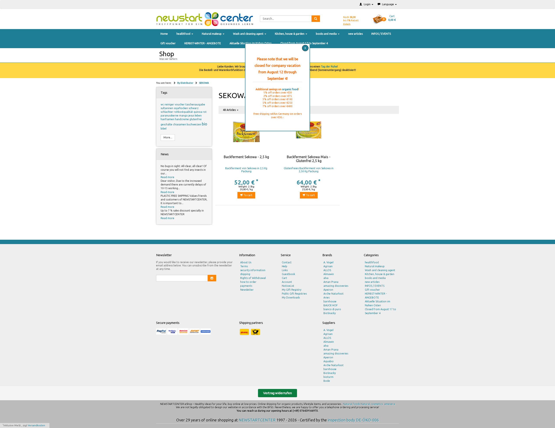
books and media (326, 33)
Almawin (328, 274)
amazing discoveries (335, 285)
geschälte (167, 124)
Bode (326, 380)
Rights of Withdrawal (253, 278)
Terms (244, 266)
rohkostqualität (184, 111)
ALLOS (327, 270)
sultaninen (167, 108)
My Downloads (291, 297)
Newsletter (247, 289)
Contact (287, 262)
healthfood (183, 33)
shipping (245, 274)
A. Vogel (328, 262)
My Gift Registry (291, 289)
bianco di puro (332, 309)
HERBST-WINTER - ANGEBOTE (202, 43)
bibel (163, 128)
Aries (326, 297)
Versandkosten (36, 425)
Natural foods (351, 404)
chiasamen (180, 124)
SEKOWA (204, 83)
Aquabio (328, 361)
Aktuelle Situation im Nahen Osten (377, 303)
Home (164, 33)
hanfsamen (168, 119)
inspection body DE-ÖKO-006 (353, 420)
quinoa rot (200, 111)
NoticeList (288, 285)
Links (285, 270)
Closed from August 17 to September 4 (380, 311)
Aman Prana (330, 281)
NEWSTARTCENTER (257, 420)
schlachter (167, 111)
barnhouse (329, 301)
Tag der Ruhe (329, 66)
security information (252, 270)
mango (183, 115)
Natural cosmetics (372, 404)
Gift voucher (168, 43)
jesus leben (195, 115)
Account (287, 281)
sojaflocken (181, 108)
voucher (180, 104)
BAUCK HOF (330, 305)
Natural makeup (212, 33)
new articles (355, 33)
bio (204, 124)
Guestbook (288, 274)
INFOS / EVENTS (381, 33)
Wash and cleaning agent (248, 33)
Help (284, 266)
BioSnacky (329, 313)
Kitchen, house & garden (290, 33)
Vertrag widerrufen (277, 393)
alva (325, 278)
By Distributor (185, 83)
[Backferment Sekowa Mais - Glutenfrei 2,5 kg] (308, 137)
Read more (167, 177)
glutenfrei (195, 119)
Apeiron (328, 289)
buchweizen (194, 124)
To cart (247, 195)
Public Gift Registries (294, 293)
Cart (284, 278)
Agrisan (328, 266)
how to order (248, 281)
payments (246, 285)
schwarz (194, 108)
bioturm (328, 377)
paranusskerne (170, 115)
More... (167, 137)
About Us (245, 262)
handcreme (182, 119)
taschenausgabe (195, 104)
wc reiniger (168, 104)
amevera (389, 404)
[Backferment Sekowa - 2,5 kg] (246, 137)
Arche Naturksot (333, 293)
